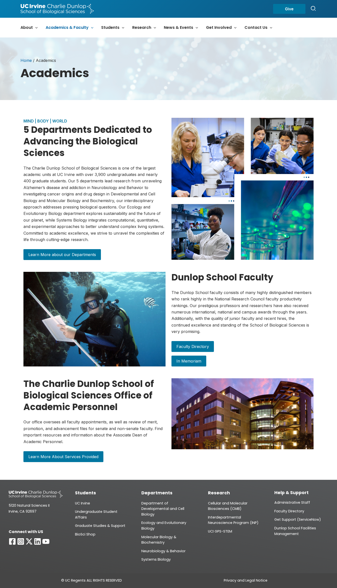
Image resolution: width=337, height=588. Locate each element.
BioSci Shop (85, 534)
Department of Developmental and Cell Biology (162, 509)
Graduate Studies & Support (100, 525)
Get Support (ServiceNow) (297, 519)
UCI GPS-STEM (220, 531)
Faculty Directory (192, 346)
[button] (289, 9)
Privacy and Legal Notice (245, 580)
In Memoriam (188, 361)
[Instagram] (20, 541)
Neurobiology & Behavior (163, 551)
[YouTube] (46, 541)
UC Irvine (82, 503)
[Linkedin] (37, 541)
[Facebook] (12, 541)
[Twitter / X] (29, 541)
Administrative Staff (292, 502)
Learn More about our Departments (62, 254)
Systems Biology (156, 559)
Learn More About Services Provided (63, 456)
